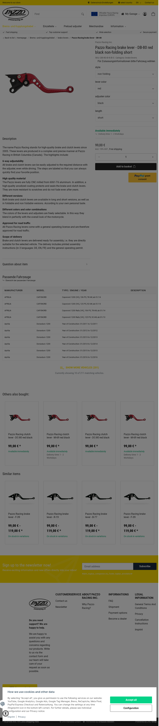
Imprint (11, 716)
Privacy (22, 716)
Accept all (131, 699)
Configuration (131, 708)
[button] (5, 713)
